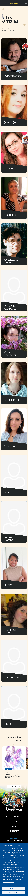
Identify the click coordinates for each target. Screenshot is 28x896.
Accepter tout (13, 892)
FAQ (14, 826)
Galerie (14, 821)
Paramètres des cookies (8, 884)
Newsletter (14, 839)
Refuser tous (13, 888)
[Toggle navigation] (26, 2)
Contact (14, 831)
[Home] (14, 3)
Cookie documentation (8, 882)
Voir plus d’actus (14, 786)
